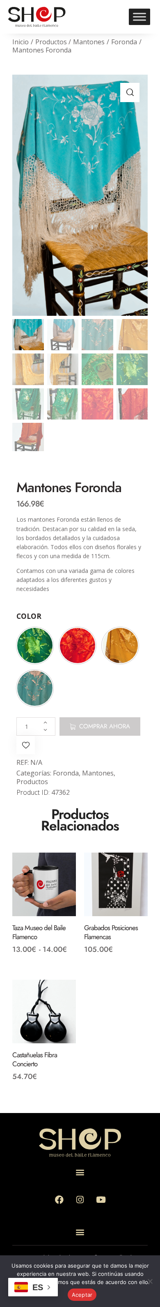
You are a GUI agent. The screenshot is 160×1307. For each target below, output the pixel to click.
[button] (129, 92)
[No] (150, 1281)
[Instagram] (80, 1200)
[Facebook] (59, 1200)
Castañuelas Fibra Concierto (34, 1060)
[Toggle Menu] (139, 17)
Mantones (89, 41)
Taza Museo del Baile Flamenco (39, 933)
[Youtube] (100, 1200)
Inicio (20, 41)
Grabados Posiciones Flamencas (111, 933)
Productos (51, 41)
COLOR (28, 616)
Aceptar (82, 1294)
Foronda (124, 41)
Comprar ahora (104, 726)
